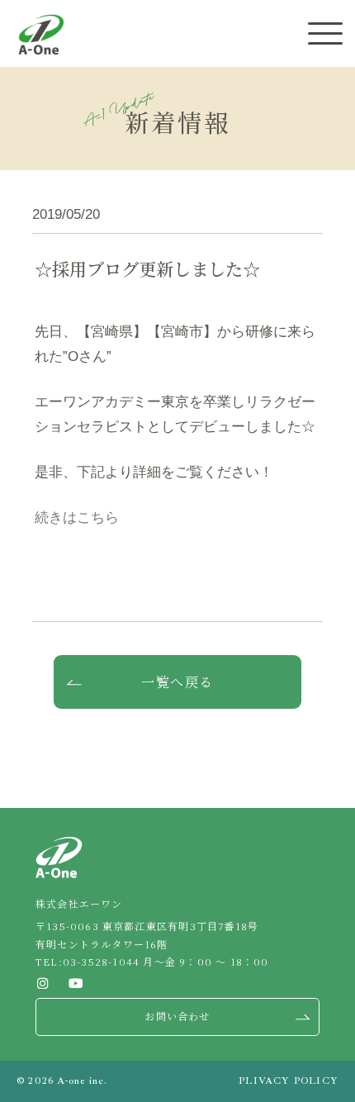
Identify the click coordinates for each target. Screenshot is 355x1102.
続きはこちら (77, 517)
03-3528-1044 (101, 961)
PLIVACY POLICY (288, 1081)
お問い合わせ (177, 1016)
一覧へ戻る (177, 681)
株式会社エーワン (41, 34)
